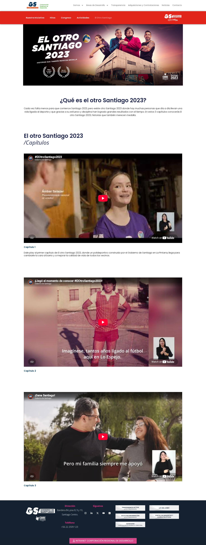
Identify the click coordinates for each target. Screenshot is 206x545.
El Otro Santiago (103, 17)
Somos (76, 5)
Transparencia (118, 5)
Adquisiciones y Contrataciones (143, 5)
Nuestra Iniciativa (35, 17)
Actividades (83, 17)
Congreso (66, 17)
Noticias (166, 5)
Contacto (177, 5)
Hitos (52, 17)
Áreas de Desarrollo (95, 5)
